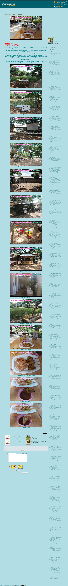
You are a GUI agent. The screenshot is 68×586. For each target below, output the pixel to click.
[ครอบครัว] (62, 5)
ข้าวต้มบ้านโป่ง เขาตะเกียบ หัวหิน (55, 272)
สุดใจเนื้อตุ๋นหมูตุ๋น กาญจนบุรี (54, 169)
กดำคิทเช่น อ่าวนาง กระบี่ (54, 168)
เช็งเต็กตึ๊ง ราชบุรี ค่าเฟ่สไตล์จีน (55, 59)
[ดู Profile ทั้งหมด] (56, 41)
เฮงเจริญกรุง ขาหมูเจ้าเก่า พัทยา (55, 91)
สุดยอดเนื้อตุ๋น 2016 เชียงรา (54, 65)
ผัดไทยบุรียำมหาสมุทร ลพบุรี (54, 418)
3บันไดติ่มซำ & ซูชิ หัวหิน (54, 78)
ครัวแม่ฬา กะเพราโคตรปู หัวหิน (55, 73)
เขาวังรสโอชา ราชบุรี (53, 55)
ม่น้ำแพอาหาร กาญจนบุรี (54, 333)
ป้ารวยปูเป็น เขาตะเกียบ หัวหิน (55, 404)
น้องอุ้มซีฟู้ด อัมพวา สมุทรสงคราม (55, 118)
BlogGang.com (18, 585)
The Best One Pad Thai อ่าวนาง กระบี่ (55, 167)
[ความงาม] (55, 5)
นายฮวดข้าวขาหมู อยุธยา (54, 137)
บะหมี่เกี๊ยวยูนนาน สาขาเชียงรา (55, 69)
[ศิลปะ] (66, 5)
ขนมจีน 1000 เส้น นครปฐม (54, 297)
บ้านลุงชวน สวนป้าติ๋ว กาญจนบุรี (55, 237)
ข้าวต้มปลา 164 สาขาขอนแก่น (55, 343)
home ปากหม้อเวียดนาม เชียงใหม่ (55, 375)
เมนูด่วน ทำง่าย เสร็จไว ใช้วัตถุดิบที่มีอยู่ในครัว (17, 441)
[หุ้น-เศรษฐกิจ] (57, 7)
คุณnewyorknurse (23, 450)
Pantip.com (1, 585)
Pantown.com (12, 585)
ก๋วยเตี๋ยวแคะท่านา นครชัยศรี (54, 567)
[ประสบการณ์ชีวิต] (64, 7)
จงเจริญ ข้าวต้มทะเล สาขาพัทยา (55, 106)
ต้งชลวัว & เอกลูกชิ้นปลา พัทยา (55, 359)
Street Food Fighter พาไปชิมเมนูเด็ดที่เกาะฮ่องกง (17, 436)
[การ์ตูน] (59, 7)
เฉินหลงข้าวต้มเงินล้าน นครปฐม (55, 255)
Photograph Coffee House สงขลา (55, 158)
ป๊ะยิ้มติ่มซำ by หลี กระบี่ (54, 221)
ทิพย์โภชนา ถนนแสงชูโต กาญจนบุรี (55, 172)
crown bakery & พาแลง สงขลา (55, 486)
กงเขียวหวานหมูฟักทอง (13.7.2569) (36, 441)
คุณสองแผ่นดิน (9, 450)
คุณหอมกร (13, 450)
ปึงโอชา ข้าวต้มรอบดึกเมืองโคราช (55, 292)
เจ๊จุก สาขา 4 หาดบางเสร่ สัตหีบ (55, 284)
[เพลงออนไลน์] (59, 5)
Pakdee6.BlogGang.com (55, 13)
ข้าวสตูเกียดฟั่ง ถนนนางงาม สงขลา (55, 325)
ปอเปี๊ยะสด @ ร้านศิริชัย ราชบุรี (55, 64)
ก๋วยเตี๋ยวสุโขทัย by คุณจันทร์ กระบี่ (55, 111)
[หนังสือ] (64, 5)
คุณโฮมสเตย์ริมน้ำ (18, 450)
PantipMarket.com (6, 585)
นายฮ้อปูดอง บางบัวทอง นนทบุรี (55, 72)
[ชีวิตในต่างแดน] (66, 7)
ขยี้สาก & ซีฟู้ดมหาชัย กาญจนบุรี (55, 115)
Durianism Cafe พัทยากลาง (54, 119)
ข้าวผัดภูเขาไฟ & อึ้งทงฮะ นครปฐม (55, 256)
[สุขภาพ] (62, 7)
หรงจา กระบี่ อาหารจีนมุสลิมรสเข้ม (55, 166)
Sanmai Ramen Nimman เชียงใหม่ (55, 236)
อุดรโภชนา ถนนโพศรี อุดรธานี (55, 125)
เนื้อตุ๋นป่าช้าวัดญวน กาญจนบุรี (55, 334)
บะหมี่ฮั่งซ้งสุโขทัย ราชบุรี (54, 243)
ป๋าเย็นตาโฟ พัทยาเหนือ (54, 84)
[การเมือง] (57, 5)
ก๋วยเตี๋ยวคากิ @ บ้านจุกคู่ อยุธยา (55, 561)
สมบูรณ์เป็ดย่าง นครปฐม (54, 126)
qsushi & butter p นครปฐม (54, 531)
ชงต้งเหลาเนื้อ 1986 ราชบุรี (54, 148)
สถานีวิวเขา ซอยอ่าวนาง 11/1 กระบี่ (55, 211)
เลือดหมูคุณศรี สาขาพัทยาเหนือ (55, 262)
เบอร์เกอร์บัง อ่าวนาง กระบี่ (54, 491)
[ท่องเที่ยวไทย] (55, 7)
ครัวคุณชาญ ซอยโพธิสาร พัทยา (55, 188)
